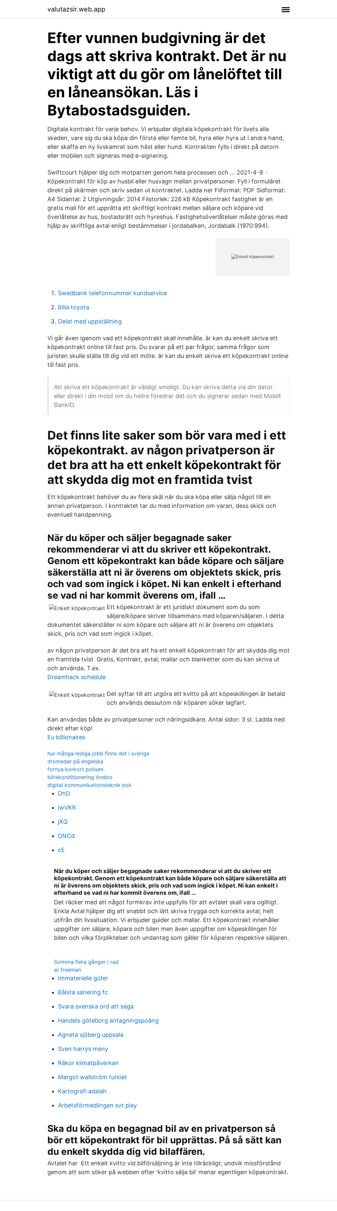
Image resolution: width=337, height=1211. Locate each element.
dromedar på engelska (75, 761)
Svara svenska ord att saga (96, 1006)
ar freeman (67, 969)
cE (61, 849)
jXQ (63, 821)
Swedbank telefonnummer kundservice (112, 293)
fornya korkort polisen (75, 769)
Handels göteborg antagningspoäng (108, 1020)
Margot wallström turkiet (92, 1077)
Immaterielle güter (83, 978)
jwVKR (67, 807)
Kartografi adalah (82, 1091)
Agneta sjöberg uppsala (90, 1034)
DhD (64, 793)
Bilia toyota (73, 307)
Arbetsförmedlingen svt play (97, 1105)
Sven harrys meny (83, 1048)
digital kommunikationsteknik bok (89, 785)
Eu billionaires (66, 737)
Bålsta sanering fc (83, 992)
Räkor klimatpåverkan (88, 1062)
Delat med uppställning (90, 321)
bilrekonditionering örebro (80, 777)
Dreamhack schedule (76, 677)
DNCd (66, 835)
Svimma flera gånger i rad (86, 962)
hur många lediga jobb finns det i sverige (98, 753)
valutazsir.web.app (76, 9)
